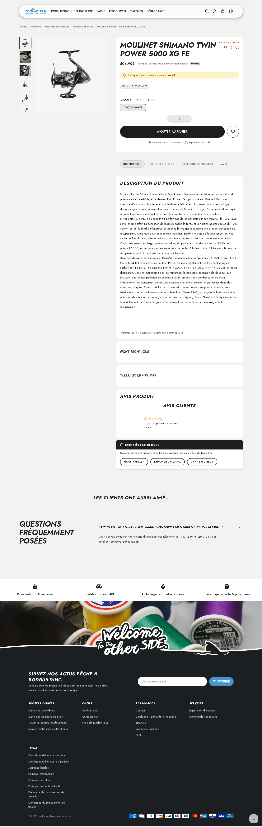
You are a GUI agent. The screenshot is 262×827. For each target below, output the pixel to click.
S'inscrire (221, 681)
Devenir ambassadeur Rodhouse (48, 729)
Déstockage (156, 11)
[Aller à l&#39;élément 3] (25, 70)
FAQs (139, 735)
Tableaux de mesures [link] (197, 164)
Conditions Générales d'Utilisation (48, 761)
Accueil (23, 26)
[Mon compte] (215, 11)
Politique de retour (39, 780)
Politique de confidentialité (44, 786)
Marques (136, 11)
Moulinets (36, 26)
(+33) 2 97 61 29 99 (193, 537)
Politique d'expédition (41, 774)
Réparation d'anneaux (202, 710)
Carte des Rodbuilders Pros (45, 717)
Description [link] (132, 164)
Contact (140, 710)
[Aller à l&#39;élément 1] (25, 43)
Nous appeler (134, 461)
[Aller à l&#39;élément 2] (25, 57)
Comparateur (90, 717)
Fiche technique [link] (161, 164)
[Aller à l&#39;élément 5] (25, 98)
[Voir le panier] (223, 11)
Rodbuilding (60, 11)
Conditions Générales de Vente (47, 755)
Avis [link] (224, 164)
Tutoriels (141, 723)
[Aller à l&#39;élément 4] (25, 84)
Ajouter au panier (172, 131)
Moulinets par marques (57, 26)
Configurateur (90, 710)
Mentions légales (38, 768)
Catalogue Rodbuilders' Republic (156, 717)
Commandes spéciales (203, 717)
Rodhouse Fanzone (147, 729)
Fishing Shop (83, 11)
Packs (101, 11)
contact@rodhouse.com (124, 541)
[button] (225, 47)
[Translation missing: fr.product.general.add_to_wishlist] (233, 132)
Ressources (117, 11)
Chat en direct (202, 461)
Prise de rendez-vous (95, 723)
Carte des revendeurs (41, 710)
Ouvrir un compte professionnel (47, 723)
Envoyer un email (167, 461)
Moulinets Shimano (83, 26)
